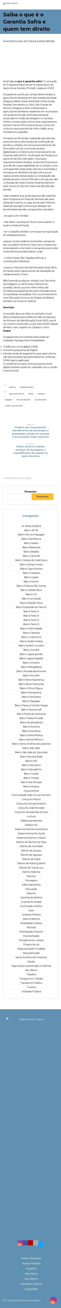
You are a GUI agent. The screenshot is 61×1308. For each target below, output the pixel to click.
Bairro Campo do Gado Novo (31, 560)
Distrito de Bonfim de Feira (31, 842)
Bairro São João (31, 748)
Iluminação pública (31, 906)
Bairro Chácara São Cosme (31, 585)
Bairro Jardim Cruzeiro (31, 645)
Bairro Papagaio (31, 701)
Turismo (31, 987)
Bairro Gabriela (31, 632)
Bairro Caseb (31, 577)
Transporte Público (31, 983)
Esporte (31, 893)
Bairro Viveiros (31, 786)
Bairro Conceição (31, 598)
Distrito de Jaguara (31, 854)
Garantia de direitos (31, 897)
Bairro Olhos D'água (31, 688)
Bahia (31, 394)
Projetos (31, 1268)
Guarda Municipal (31, 901)
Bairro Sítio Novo (31, 765)
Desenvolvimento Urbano (31, 837)
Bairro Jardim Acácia (31, 641)
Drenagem (31, 880)
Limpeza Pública (31, 914)
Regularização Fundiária (31, 948)
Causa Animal (31, 790)
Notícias (12, 387)
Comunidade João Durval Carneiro (31, 795)
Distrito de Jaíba (31, 859)
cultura (31, 816)
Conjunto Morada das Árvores (31, 812)
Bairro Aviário (31, 543)
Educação (31, 889)
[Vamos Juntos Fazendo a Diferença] (16, 5)
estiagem (8, 400)
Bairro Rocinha (31, 726)
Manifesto (31, 1273)
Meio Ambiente (31, 919)
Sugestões (31, 1289)
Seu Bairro (31, 970)
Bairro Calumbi (31, 556)
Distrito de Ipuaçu (31, 850)
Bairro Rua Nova (31, 731)
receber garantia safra (14, 406)
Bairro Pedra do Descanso (31, 714)
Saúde (31, 961)
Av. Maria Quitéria (31, 526)
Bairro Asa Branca (31, 538)
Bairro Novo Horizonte (31, 684)
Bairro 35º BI (31, 530)
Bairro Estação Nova (31, 603)
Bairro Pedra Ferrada (31, 718)
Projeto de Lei (31, 944)
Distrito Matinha (31, 872)
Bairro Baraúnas (31, 547)
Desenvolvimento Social (31, 833)
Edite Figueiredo (31, 884)
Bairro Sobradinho (31, 769)
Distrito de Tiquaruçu (31, 867)
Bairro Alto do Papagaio (31, 534)
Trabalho (31, 974)
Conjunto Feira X (31, 799)
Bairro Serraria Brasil (31, 756)
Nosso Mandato (31, 1258)
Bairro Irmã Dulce (31, 637)
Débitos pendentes (31, 820)
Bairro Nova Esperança (31, 679)
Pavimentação (31, 936)
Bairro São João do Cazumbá (31, 752)
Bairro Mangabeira (31, 667)
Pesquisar (31, 491)
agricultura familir (16, 394)
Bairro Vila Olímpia (31, 782)
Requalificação (31, 953)
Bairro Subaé (31, 773)
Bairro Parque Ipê (31, 709)
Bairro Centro (31, 581)
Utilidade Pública (27, 387)
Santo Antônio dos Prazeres (31, 957)
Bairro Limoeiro (31, 662)
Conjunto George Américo (31, 803)
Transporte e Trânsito (31, 978)
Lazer (31, 910)
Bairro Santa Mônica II (31, 739)
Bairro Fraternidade (31, 628)
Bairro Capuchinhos (31, 568)
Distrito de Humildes (31, 846)
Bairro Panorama (31, 696)
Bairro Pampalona (31, 692)
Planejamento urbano (31, 940)
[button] (20, 1242)
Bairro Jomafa (31, 650)
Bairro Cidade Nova (31, 590)
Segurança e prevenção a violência (31, 966)
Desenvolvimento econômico (31, 829)
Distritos (31, 876)
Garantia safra (40, 400)
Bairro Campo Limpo (31, 564)
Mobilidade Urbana (31, 923)
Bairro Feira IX (31, 615)
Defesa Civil (31, 825)
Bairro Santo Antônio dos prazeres (31, 743)
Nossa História (31, 1263)
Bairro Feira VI (31, 620)
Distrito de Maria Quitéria (31, 863)
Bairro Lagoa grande (31, 654)
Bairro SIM (31, 761)
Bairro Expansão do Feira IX (31, 607)
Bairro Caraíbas (31, 573)
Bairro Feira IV (31, 611)
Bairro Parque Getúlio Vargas (31, 705)
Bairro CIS (31, 594)
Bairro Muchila (31, 675)
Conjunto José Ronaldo (31, 808)
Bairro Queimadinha (31, 722)
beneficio (41, 394)
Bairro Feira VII (31, 624)
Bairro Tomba (31, 778)
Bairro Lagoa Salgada (31, 658)
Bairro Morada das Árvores (31, 671)
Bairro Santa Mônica (31, 735)
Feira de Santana (23, 400)
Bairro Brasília (31, 551)
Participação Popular (31, 931)
